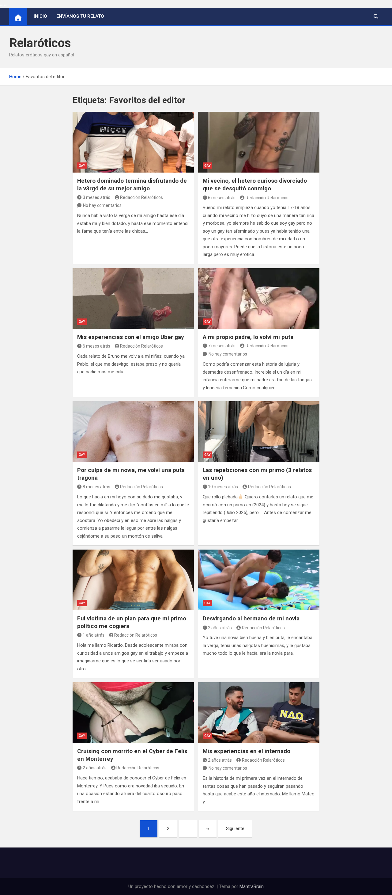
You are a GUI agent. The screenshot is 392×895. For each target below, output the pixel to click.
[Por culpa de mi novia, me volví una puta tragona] (133, 431)
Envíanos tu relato (80, 16)
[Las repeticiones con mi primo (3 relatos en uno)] (258, 431)
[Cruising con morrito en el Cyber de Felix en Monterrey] (133, 712)
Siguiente (235, 828)
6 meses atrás (222, 197)
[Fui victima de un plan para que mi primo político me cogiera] (133, 580)
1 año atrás (93, 635)
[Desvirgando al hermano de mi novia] (258, 580)
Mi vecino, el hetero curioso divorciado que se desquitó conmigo (255, 184)
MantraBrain (251, 886)
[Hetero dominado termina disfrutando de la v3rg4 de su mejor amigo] (133, 142)
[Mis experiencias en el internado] (258, 712)
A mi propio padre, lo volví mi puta (248, 337)
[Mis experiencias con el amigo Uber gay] (133, 298)
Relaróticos (40, 43)
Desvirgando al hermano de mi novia (251, 618)
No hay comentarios (102, 205)
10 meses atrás (223, 486)
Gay (82, 166)
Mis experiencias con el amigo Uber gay (130, 337)
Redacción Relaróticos (141, 197)
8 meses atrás (96, 486)
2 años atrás (220, 627)
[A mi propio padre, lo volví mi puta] (258, 298)
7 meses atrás (222, 345)
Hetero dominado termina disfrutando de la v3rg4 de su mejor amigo (132, 184)
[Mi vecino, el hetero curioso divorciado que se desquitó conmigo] (258, 142)
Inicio (40, 16)
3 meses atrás (96, 197)
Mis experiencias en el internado (246, 751)
